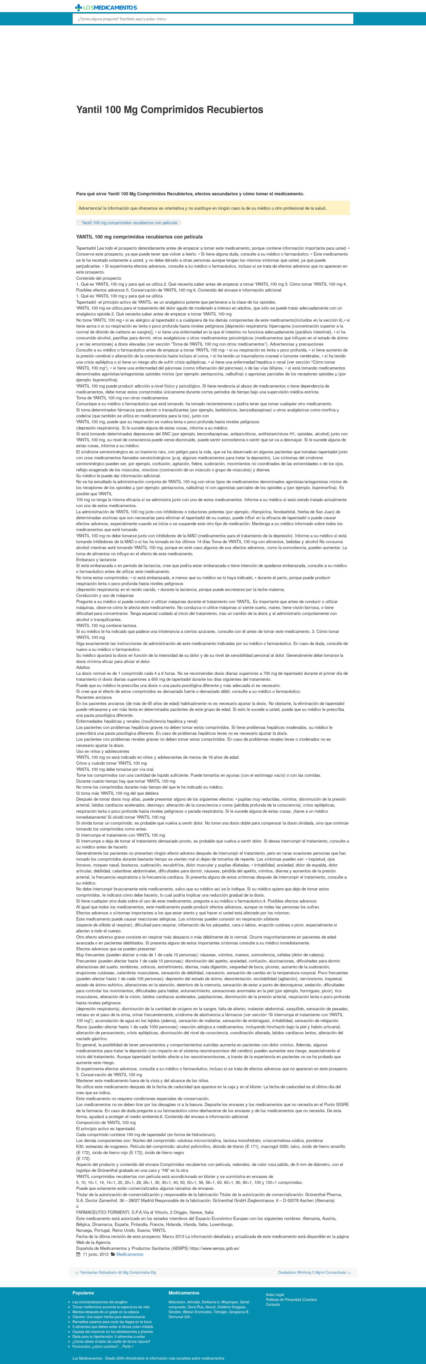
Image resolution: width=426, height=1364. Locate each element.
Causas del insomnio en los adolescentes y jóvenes (112, 1331)
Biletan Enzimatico (197, 1311)
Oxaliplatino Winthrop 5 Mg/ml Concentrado (314, 1272)
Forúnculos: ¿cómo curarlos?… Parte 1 (103, 1346)
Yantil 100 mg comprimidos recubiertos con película (129, 222)
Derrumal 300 (180, 1316)
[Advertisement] (213, 63)
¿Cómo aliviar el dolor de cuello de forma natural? (111, 1341)
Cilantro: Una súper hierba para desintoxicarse (108, 1316)
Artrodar (193, 1301)
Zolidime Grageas (231, 1306)
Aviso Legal (275, 1294)
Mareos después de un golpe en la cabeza (105, 1311)
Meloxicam (177, 1301)
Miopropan (229, 1301)
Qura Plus (195, 1306)
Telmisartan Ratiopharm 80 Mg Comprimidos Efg (115, 1272)
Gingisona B (239, 1311)
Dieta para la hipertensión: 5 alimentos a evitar (108, 1336)
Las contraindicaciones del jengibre (99, 1301)
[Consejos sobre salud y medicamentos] (177, 7)
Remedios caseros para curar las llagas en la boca (112, 1321)
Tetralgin (220, 1311)
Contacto (273, 1304)
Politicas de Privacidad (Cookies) (291, 1299)
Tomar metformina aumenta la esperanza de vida (111, 1306)
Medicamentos (130, 1254)
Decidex (175, 1311)
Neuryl (210, 1306)
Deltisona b (210, 1301)
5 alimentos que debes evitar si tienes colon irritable (112, 1326)
